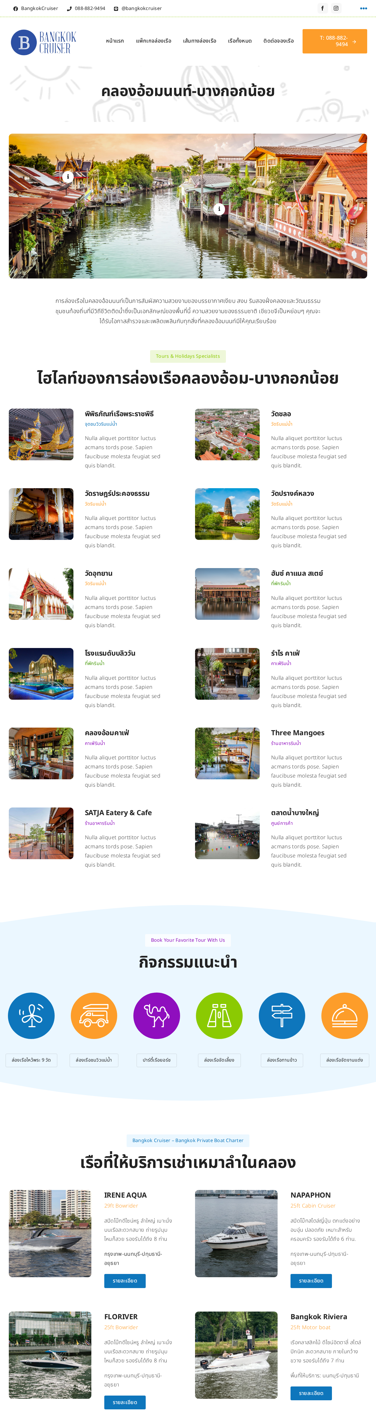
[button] (68, 177)
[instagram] (336, 8)
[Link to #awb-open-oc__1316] (363, 8)
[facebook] (323, 8)
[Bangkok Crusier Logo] (45, 27)
